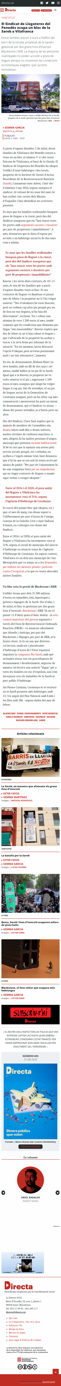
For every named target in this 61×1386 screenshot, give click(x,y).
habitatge (29, 716)
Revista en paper (17, 1332)
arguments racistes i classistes (39, 225)
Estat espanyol (50, 713)
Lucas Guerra (18, 867)
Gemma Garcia (15, 127)
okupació (40, 716)
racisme (51, 716)
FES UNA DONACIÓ (46, 10)
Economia (6, 779)
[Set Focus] (55, 10)
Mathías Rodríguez (21, 800)
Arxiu (57, 121)
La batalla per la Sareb (15, 855)
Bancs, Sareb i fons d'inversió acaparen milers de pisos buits (30, 923)
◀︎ (3, 1192)
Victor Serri (18, 932)
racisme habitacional (43, 443)
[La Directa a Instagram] (58, 3)
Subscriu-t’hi (15, 1325)
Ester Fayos (11, 793)
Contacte (13, 1336)
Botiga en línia (16, 1329)
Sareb (7, 183)
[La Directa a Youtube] (52, 3)
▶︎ (58, 1192)
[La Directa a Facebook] (42, 3)
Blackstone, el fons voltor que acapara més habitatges (28, 989)
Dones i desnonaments (29, 713)
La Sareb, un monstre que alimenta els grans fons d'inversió (29, 787)
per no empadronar (43, 469)
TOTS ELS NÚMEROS (30, 1146)
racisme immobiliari (27, 720)
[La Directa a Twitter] (47, 3)
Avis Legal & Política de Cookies (25, 1340)
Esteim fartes (30, 1201)
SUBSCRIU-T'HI (35, 10)
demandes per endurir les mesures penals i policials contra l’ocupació (30, 567)
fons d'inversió (14, 716)
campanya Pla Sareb (30, 654)
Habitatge (8, 18)
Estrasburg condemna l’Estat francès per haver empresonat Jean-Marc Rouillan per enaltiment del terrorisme (30, 1043)
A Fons (4, 915)
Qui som (13, 1318)
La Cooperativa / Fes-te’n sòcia (24, 1322)
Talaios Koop (37, 1382)
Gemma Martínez (15, 797)
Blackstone (29, 610)
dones (6, 430)
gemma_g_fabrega (14, 131)
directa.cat (7, 3)
